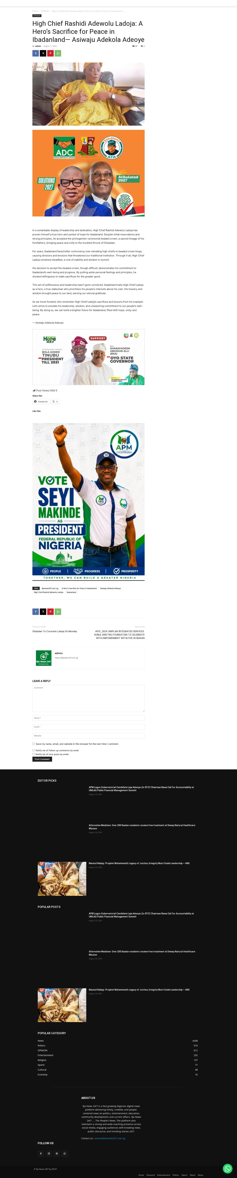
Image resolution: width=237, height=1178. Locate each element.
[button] (227, 1168)
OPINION (45, 11)
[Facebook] (35, 53)
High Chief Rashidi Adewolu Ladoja (48, 592)
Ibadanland (71, 592)
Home (35, 11)
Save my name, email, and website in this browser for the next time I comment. (77, 743)
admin (38, 46)
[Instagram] (49, 1153)
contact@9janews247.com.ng (109, 1138)
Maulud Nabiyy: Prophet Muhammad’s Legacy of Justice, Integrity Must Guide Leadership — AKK (139, 863)
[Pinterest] (50, 53)
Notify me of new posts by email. (52, 754)
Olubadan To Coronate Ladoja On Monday (54, 631)
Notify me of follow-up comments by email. (57, 750)
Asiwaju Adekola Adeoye (110, 588)
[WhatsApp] (58, 53)
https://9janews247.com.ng (66, 658)
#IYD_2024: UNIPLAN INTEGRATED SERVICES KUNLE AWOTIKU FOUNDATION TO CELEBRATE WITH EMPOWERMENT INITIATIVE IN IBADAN (119, 635)
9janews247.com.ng (50, 588)
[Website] (57, 1153)
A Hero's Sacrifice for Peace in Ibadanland (79, 588)
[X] (43, 53)
